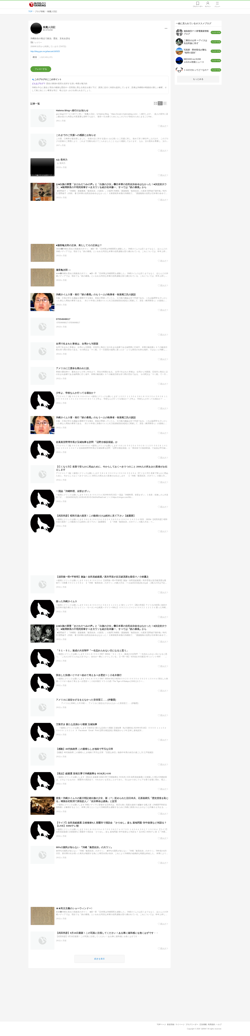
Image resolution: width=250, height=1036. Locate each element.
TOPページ (161, 1024)
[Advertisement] (99, 222)
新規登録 (170, 1024)
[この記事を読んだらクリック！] (163, 126)
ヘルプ (219, 1024)
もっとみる (198, 79)
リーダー (198, 6)
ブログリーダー (192, 1024)
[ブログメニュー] (166, 28)
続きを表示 (99, 959)
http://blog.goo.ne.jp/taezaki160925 (45, 51)
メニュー (217, 6)
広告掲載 (203, 1024)
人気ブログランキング (37, 4)
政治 (35, 57)
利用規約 (211, 1024)
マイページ (180, 1024)
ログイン (208, 6)
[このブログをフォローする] (40, 69)
